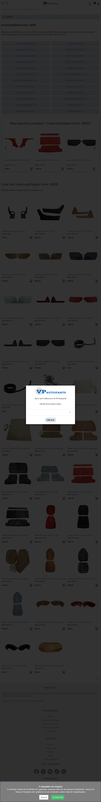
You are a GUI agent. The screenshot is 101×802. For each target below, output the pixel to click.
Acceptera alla (58, 797)
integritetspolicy (79, 791)
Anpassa (44, 797)
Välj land (50, 420)
